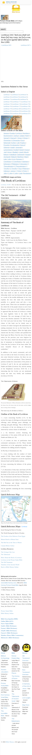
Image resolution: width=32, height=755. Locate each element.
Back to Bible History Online (9, 567)
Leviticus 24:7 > (26, 45)
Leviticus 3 (23, 94)
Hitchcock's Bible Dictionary (10, 638)
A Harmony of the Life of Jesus (26, 686)
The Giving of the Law (8, 552)
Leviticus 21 (26, 109)
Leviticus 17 (17, 106)
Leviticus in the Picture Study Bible (11, 560)
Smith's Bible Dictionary (9, 626)
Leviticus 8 (15, 99)
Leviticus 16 (8, 106)
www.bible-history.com (8, 583)
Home (3, 653)
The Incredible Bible (4, 713)
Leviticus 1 (7, 94)
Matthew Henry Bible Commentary (12, 635)
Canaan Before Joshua (7, 546)
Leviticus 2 (15, 94)
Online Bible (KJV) (7, 621)
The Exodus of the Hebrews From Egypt (13, 536)
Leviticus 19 (8, 109)
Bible (13, 653)
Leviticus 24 (26, 111)
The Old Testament (6, 562)
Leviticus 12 (26, 102)
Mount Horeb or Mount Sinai (9, 539)
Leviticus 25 (8, 113)
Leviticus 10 (8, 102)
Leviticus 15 (26, 104)
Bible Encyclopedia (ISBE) (9, 619)
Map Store (25, 705)
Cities (5, 708)
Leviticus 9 (23, 99)
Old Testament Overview (26, 658)
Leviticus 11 (17, 102)
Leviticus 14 (17, 104)
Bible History (10, 742)
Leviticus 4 (7, 97)
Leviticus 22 (8, 111)
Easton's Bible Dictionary (9, 628)
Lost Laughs (26, 698)
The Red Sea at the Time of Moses (11, 542)
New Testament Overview (26, 672)
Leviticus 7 (7, 99)
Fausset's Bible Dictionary (9, 633)
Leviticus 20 (17, 109)
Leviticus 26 (17, 113)
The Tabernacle (5, 554)
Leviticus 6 (23, 97)
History (24, 653)
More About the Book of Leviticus (11, 557)
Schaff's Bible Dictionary (9, 630)
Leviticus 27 (26, 113)
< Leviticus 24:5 (6, 45)
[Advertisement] (16, 62)
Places (14, 673)
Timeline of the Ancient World (10, 564)
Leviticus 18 (26, 106)
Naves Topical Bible (7, 623)
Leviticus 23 (17, 111)
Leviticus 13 (8, 104)
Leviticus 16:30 (5, 185)
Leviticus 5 (15, 97)
